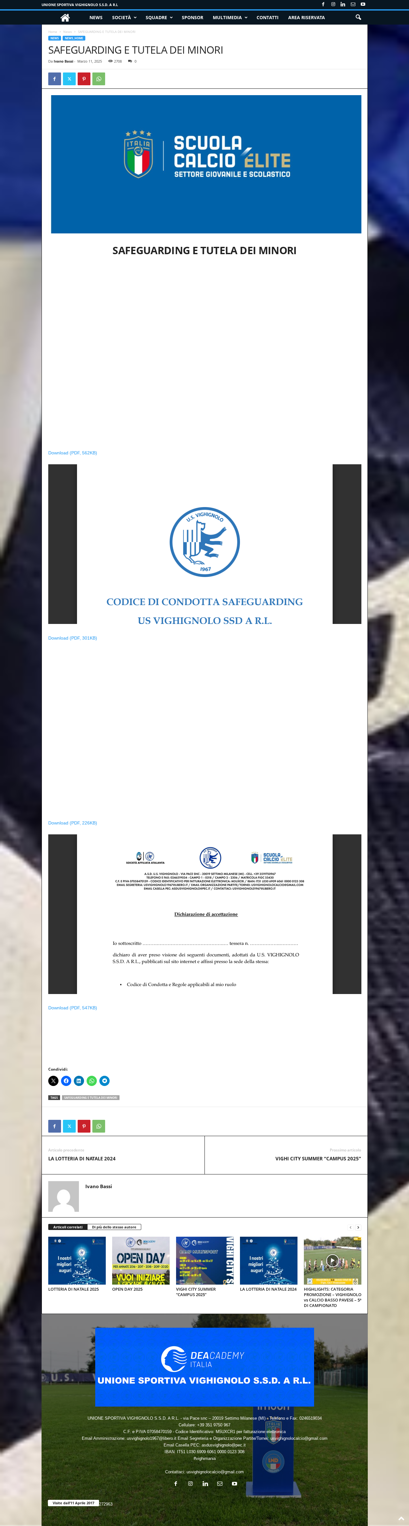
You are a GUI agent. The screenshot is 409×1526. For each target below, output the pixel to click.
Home (52, 31)
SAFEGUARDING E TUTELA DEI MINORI (90, 1098)
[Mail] (353, 4)
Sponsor (192, 17)
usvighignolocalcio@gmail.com (215, 1471)
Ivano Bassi (63, 61)
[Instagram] (333, 4)
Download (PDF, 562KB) (72, 452)
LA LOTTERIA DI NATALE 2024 (82, 1158)
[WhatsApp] (98, 78)
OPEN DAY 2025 (127, 1289)
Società (121, 17)
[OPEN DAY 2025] (141, 1261)
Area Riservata (306, 17)
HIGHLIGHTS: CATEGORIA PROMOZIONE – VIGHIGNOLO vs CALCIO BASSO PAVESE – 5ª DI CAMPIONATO (332, 1297)
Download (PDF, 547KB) (72, 1007)
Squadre (156, 17)
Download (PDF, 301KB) (72, 638)
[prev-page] (350, 1227)
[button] (358, 18)
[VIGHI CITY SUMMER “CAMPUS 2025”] (205, 1261)
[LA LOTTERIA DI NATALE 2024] (268, 1261)
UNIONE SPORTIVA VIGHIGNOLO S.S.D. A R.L (80, 4)
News (96, 17)
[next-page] (358, 1227)
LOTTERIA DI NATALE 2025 (73, 1289)
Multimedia (227, 17)
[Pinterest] (84, 78)
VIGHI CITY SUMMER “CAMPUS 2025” (318, 1158)
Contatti (268, 17)
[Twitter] (69, 78)
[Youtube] (363, 4)
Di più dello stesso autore (114, 1227)
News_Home (74, 38)
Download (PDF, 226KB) (72, 822)
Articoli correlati (67, 1227)
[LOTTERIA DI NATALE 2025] (77, 1261)
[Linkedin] (343, 4)
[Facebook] (323, 4)
